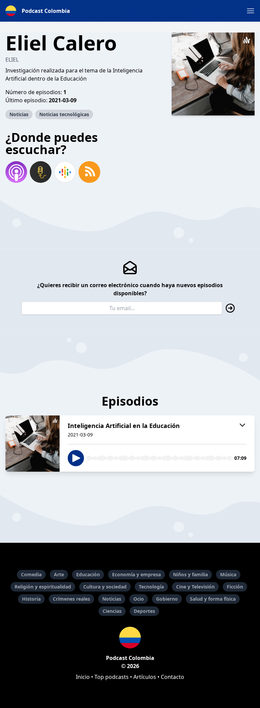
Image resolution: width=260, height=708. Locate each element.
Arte (59, 574)
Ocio (138, 599)
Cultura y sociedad (105, 586)
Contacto (172, 677)
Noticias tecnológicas (64, 114)
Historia (31, 599)
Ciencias (112, 611)
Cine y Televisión (195, 586)
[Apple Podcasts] (16, 172)
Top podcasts (111, 677)
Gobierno (167, 599)
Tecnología (151, 586)
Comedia (31, 574)
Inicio (83, 677)
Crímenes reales (71, 599)
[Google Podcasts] (65, 172)
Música (228, 574)
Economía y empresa (136, 574)
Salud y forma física (213, 599)
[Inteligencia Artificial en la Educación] (32, 443)
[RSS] (89, 172)
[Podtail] (40, 172)
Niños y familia (190, 574)
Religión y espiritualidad (43, 586)
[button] (250, 11)
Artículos (144, 677)
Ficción (235, 586)
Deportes (144, 611)
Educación (88, 574)
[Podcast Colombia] (130, 637)
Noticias (18, 114)
